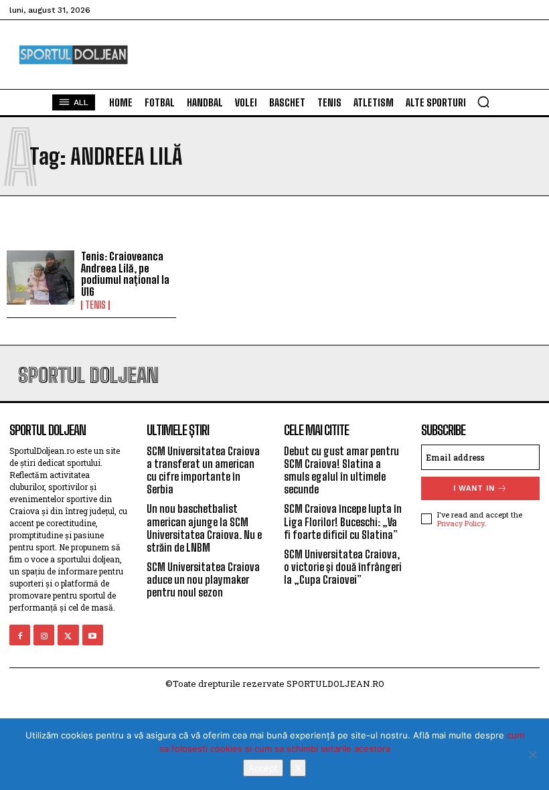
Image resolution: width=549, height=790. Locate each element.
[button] (483, 101)
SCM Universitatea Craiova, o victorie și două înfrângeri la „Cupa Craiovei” (343, 567)
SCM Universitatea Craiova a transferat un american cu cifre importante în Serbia (203, 470)
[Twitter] (68, 635)
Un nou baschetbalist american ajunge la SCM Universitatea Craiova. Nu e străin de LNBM (204, 528)
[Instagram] (43, 635)
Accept (263, 768)
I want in (474, 488)
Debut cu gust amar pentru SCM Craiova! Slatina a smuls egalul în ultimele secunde (341, 470)
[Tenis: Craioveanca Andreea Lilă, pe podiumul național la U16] (40, 277)
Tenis (95, 305)
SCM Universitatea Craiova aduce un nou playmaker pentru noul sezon (203, 579)
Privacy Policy (460, 523)
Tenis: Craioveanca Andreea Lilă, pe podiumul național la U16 (125, 274)
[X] (532, 754)
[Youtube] (92, 635)
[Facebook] (19, 635)
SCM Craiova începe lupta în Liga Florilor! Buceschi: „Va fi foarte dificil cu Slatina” (343, 521)
